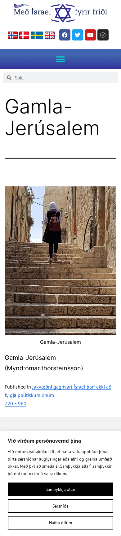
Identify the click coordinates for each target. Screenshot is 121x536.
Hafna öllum (60, 522)
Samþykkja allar (60, 489)
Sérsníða (60, 506)
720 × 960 (15, 403)
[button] (61, 59)
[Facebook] (64, 34)
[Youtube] (90, 34)
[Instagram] (103, 34)
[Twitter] (77, 34)
